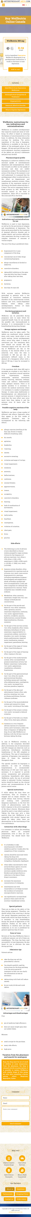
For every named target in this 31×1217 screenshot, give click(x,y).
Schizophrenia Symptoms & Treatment (15, 96)
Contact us (9, 1199)
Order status (21, 1199)
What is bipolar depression (16, 110)
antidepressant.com (16, 1)
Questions (20, 1189)
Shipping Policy (22, 1194)
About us (10, 1189)
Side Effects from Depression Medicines (15, 89)
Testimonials (7, 1194)
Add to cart (15, 69)
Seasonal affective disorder (15, 105)
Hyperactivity (15, 101)
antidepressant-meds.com (15, 1212)
